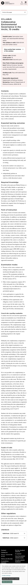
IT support (18, 553)
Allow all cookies (7, 581)
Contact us (4, 552)
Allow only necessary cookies (11, 578)
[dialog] (14, 574)
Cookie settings (6, 575)
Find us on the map (7, 558)
